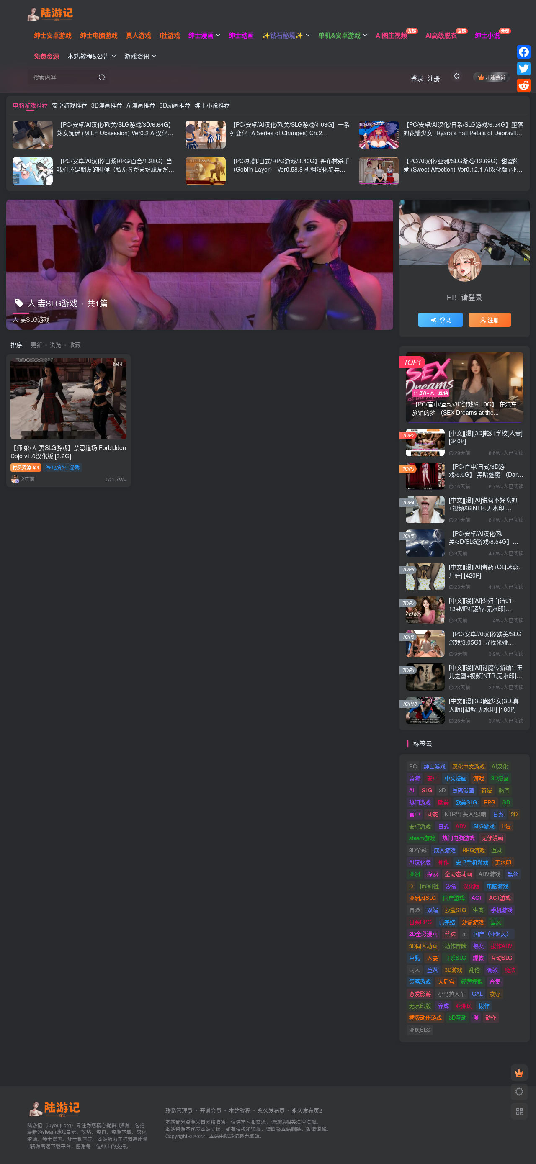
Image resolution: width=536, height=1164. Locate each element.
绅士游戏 (435, 766)
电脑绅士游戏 (66, 467)
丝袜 (450, 934)
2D (514, 814)
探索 (432, 874)
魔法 (510, 970)
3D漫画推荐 (106, 105)
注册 (434, 78)
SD (506, 802)
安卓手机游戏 (472, 862)
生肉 (478, 910)
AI (412, 790)
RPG (489, 802)
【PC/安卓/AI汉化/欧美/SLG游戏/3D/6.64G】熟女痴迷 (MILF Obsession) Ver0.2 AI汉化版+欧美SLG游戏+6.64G (115, 132)
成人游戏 (445, 850)
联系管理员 (179, 1110)
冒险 (414, 910)
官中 (414, 814)
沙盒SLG (455, 910)
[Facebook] (523, 52)
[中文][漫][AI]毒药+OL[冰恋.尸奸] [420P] (484, 571)
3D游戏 (453, 970)
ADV (461, 826)
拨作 (484, 1006)
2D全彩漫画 (423, 934)
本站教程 (239, 1110)
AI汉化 (500, 766)
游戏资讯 (136, 55)
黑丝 (513, 874)
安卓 (432, 778)
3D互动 (457, 1017)
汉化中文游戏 (468, 766)
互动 (497, 850)
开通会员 (495, 76)
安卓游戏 (420, 826)
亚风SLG (419, 1029)
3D (442, 790)
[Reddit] (523, 85)
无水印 (503, 862)
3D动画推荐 (175, 105)
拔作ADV (502, 946)
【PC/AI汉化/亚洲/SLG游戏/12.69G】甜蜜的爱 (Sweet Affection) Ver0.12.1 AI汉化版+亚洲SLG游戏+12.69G (463, 169)
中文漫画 (455, 778)
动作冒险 (455, 946)
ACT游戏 (500, 898)
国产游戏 (454, 898)
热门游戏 (420, 802)
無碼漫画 (463, 790)
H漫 (506, 826)
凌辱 (495, 993)
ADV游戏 (489, 874)
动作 (490, 1017)
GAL (477, 993)
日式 (443, 826)
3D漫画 (500, 778)
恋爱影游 (420, 993)
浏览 (56, 344)
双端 (432, 910)
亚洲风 (464, 1006)
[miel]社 (429, 886)
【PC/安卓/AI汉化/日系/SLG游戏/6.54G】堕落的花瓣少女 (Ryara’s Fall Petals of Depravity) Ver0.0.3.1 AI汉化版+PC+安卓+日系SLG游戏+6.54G (463, 136)
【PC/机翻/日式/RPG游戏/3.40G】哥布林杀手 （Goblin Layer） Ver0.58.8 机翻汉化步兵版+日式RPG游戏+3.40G (290, 169)
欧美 (443, 802)
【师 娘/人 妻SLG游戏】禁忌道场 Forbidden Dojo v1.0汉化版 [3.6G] (68, 451)
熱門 (504, 790)
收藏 (75, 344)
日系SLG (455, 957)
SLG (427, 790)
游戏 (478, 778)
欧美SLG (466, 802)
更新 (36, 344)
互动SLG (501, 957)
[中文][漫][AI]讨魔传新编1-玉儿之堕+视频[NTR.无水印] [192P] (486, 675)
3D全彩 (418, 850)
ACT (477, 898)
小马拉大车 (451, 993)
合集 (495, 981)
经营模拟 (472, 981)
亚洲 (414, 874)
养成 (443, 1006)
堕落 (432, 970)
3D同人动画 (423, 946)
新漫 (486, 790)
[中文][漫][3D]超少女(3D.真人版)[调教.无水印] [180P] (484, 704)
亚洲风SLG (422, 898)
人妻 (432, 957)
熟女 (478, 946)
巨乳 (414, 957)
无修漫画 (492, 838)
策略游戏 (420, 981)
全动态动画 (458, 874)
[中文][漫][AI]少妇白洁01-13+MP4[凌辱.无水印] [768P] (481, 608)
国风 (495, 922)
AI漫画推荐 (140, 105)
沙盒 (451, 886)
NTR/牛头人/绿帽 (465, 814)
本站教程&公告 (88, 55)
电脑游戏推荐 (30, 105)
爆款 (478, 957)
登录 (417, 78)
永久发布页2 (307, 1110)
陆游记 (231, 1136)
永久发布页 (271, 1110)
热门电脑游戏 (458, 838)
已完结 (447, 922)
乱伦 (474, 970)
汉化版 (471, 886)
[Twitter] (523, 68)
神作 (443, 862)
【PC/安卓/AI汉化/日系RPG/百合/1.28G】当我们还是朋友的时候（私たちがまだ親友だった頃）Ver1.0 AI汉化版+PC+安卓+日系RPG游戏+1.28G (116, 173)
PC (413, 766)
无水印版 (420, 1006)
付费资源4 (26, 467)
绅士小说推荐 (212, 105)
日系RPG (420, 922)
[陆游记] (50, 13)
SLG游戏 (484, 826)
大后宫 (446, 981)
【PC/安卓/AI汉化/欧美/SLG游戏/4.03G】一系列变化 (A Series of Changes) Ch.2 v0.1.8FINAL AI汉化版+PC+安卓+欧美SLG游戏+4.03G (290, 136)
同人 (414, 970)
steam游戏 (422, 838)
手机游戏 (502, 910)
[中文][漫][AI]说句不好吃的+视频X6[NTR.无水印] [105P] (483, 508)
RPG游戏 (473, 850)
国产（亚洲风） (493, 934)
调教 (492, 970)
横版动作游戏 (425, 1017)
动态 (432, 814)
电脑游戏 (497, 886)
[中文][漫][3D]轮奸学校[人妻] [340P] (486, 437)
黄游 (414, 778)
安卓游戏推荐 (69, 105)
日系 (498, 814)
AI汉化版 (420, 862)
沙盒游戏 (473, 922)
